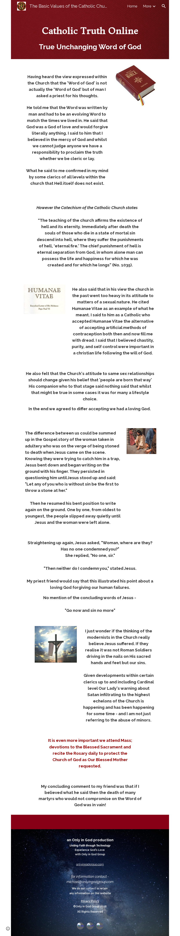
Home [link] (132, 6)
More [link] (147, 6)
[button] (163, 6)
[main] (90, 36)
